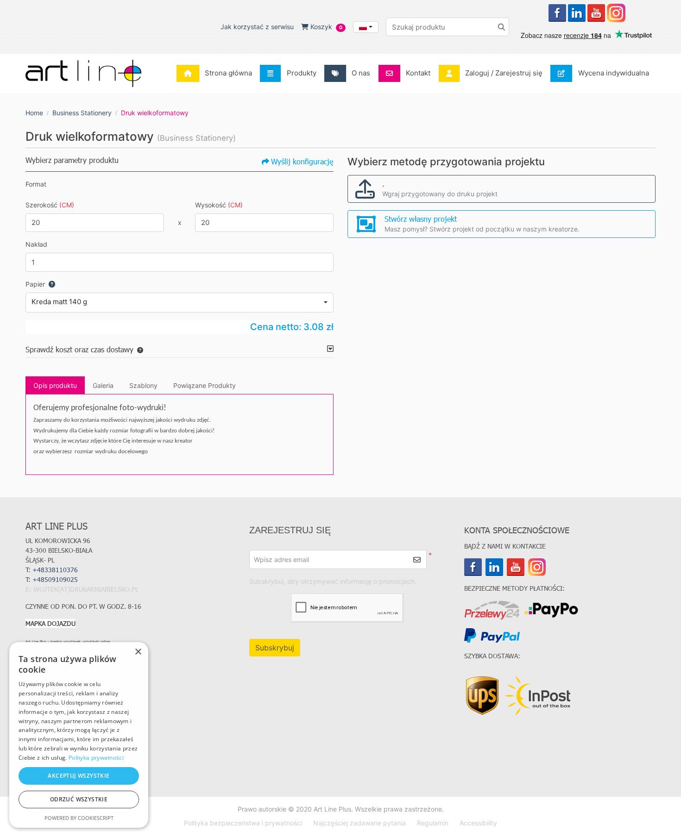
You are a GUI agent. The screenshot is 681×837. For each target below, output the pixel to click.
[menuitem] (217, 73)
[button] (138, 349)
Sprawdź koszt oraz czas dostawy (79, 349)
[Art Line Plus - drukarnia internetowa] (83, 73)
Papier (35, 284)
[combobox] (365, 27)
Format (35, 184)
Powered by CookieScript (79, 817)
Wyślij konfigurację (302, 161)
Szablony (143, 385)
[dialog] (78, 735)
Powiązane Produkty (204, 385)
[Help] (50, 284)
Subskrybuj (274, 647)
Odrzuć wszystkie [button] (78, 799)
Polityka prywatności (96, 758)
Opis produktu (55, 385)
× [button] (137, 652)
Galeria (103, 385)
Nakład (36, 244)
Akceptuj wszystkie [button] (78, 776)
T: (52, 579)
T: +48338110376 (51, 569)
